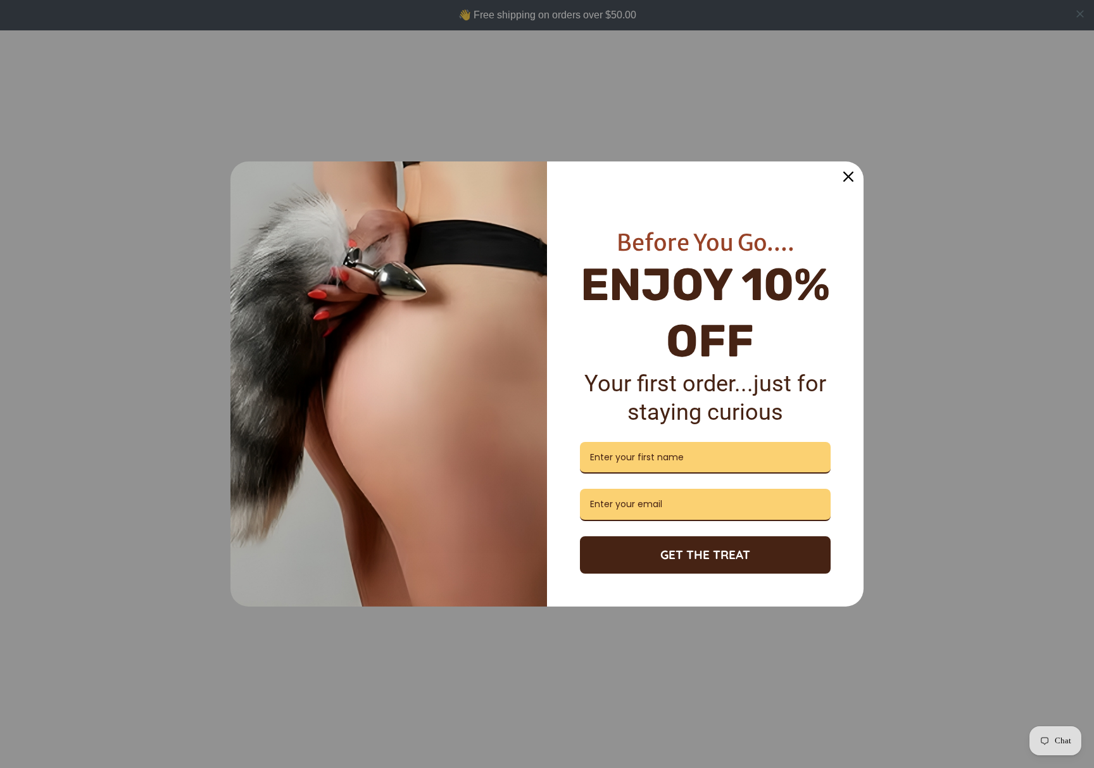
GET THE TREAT (705, 554)
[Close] (848, 176)
